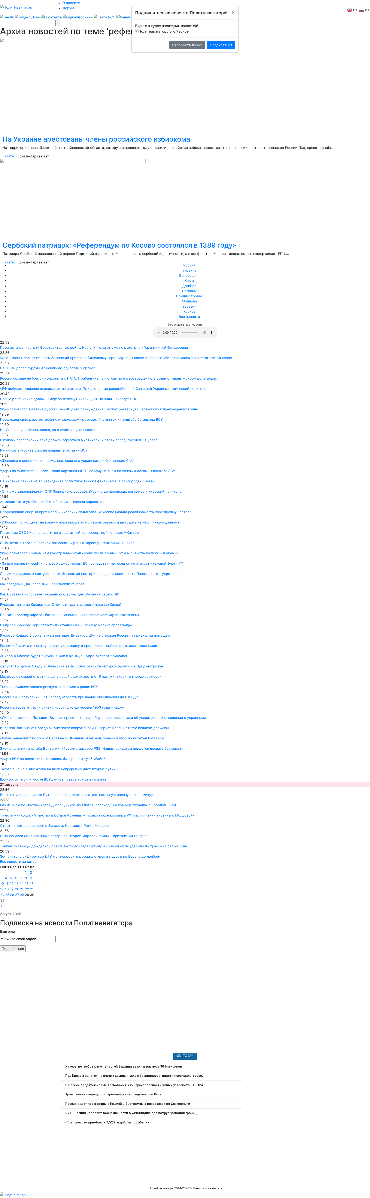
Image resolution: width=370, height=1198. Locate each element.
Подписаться (221, 45)
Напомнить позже (187, 45)
